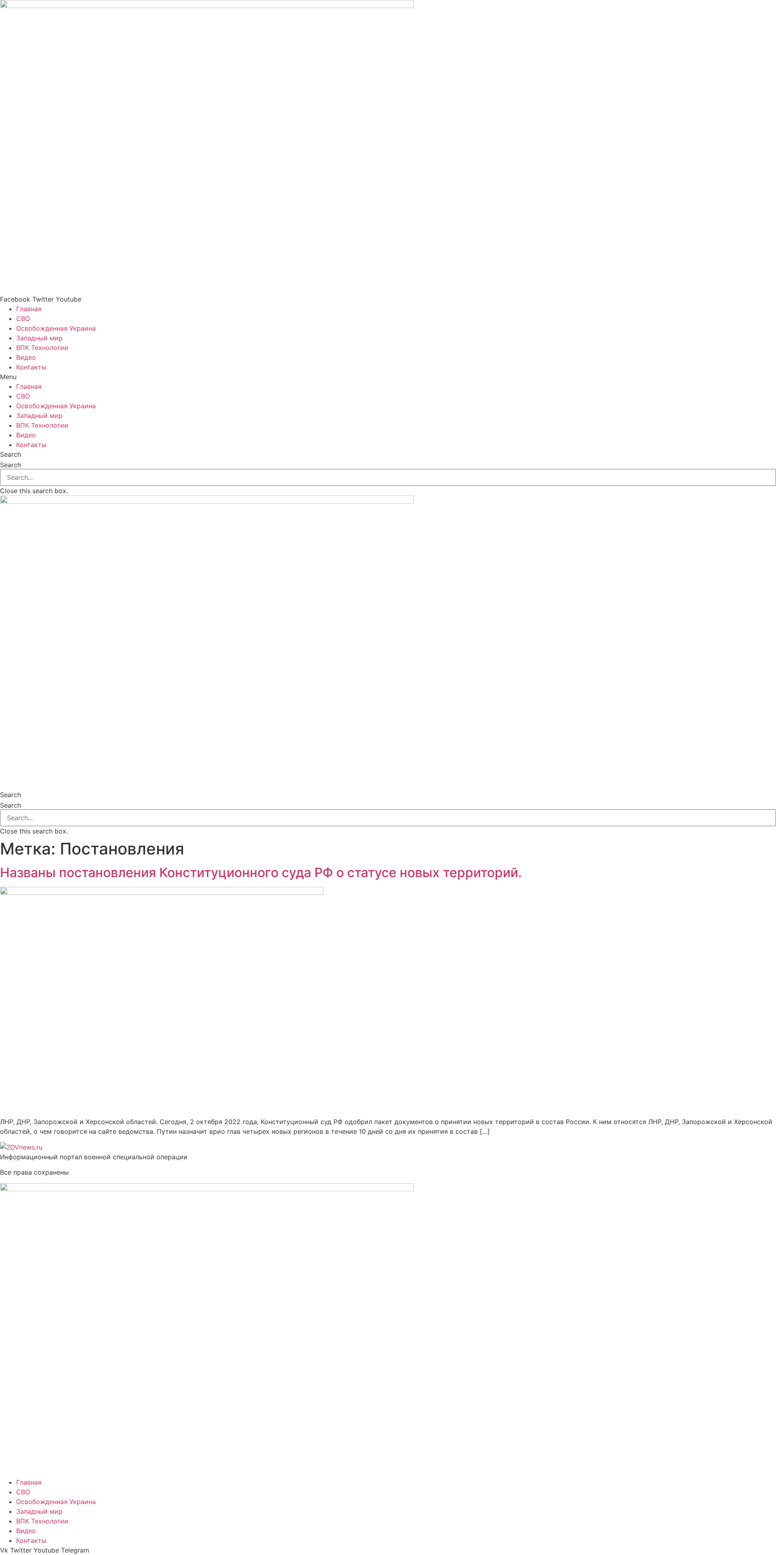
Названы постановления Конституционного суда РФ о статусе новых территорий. (261, 872)
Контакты (31, 367)
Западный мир (39, 338)
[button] (388, 377)
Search (10, 465)
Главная (29, 309)
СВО (23, 318)
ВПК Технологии (42, 348)
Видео (26, 357)
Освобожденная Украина (56, 328)
